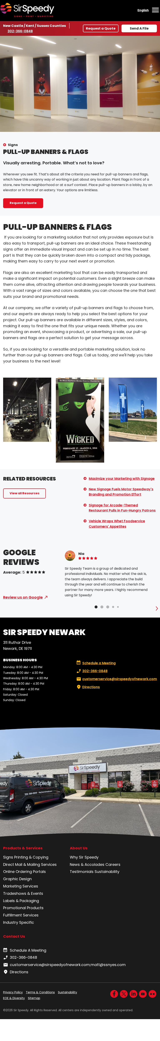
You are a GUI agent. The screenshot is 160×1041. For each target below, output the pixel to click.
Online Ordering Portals (24, 871)
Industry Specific (18, 922)
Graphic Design (17, 878)
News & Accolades (87, 864)
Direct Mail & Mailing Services (30, 864)
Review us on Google (23, 597)
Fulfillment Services (21, 915)
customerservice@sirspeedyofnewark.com (119, 679)
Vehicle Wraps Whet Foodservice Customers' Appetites (117, 524)
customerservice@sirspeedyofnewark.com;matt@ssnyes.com (68, 964)
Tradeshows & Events (23, 893)
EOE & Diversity (14, 998)
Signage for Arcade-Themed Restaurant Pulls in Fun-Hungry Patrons (122, 508)
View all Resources (24, 493)
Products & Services (22, 848)
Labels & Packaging (21, 900)
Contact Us (14, 936)
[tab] (96, 606)
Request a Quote (100, 28)
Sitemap (34, 998)
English (143, 10)
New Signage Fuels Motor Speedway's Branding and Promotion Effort (121, 492)
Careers (112, 864)
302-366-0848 (20, 31)
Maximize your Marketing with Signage (122, 478)
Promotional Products (23, 907)
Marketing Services (20, 886)
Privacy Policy (13, 992)
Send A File (139, 28)
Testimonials (82, 871)
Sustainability (107, 871)
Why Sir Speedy (84, 857)
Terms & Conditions (40, 992)
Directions (91, 687)
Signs (13, 144)
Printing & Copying (31, 857)
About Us (79, 848)
